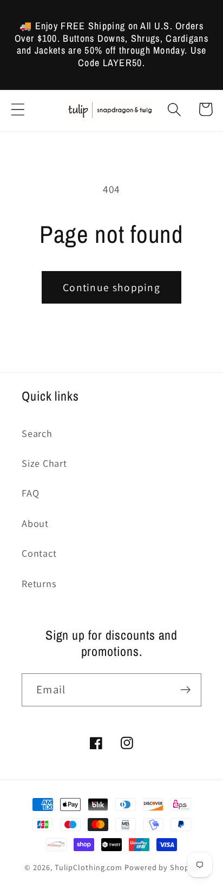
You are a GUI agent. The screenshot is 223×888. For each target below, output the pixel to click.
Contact (39, 552)
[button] (17, 109)
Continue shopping (111, 287)
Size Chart (44, 462)
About (35, 523)
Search (37, 433)
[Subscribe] (185, 689)
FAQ (30, 492)
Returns (39, 583)
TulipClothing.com (88, 867)
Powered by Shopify (161, 867)
